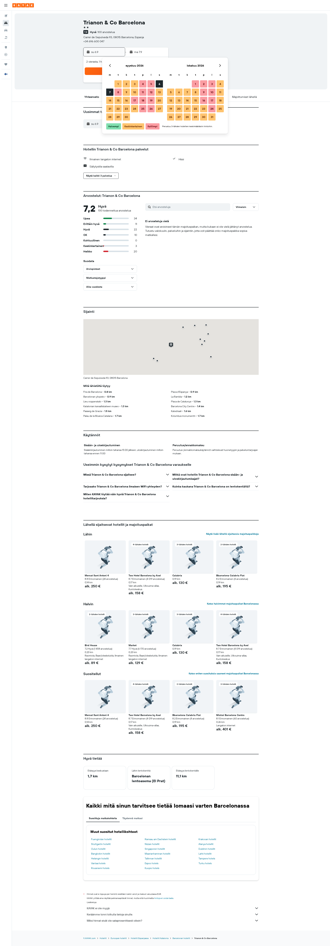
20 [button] (159, 100)
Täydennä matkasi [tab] (132, 818)
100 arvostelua (106, 32)
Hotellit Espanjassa (139, 938)
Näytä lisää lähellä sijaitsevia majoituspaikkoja (232, 533)
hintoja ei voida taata (163, 898)
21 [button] (110, 108)
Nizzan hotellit (152, 844)
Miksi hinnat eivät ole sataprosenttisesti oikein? (114, 920)
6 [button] (159, 84)
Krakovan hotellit (207, 839)
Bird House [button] (91, 645)
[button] (6, 5)
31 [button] (212, 117)
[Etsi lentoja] (5, 15)
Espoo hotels (151, 863)
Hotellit (103, 938)
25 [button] (142, 108)
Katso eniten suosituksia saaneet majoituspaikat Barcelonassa (224, 673)
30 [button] (126, 117)
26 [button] (151, 108)
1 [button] (118, 84)
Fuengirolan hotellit (101, 839)
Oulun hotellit (98, 848)
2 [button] (126, 84)
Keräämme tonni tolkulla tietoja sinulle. (110, 914)
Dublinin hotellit (207, 848)
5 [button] (151, 84)
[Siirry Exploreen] (5, 47)
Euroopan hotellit (119, 938)
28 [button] (109, 117)
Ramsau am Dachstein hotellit (160, 839)
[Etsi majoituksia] (5, 23)
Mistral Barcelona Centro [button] (230, 715)
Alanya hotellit (206, 844)
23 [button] (126, 108)
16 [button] (126, 100)
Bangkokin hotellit (100, 853)
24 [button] (134, 108)
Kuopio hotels (152, 868)
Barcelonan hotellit (181, 938)
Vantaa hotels (98, 863)
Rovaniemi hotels (100, 868)
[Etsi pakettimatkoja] (5, 37)
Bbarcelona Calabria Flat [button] (230, 575)
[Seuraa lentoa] (5, 54)
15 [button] (118, 100)
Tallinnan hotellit (153, 858)
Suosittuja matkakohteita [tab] (103, 818)
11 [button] (143, 92)
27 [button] (159, 108)
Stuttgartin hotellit (101, 844)
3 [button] (134, 84)
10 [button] (134, 92)
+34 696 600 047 (93, 41)
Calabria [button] (177, 575)
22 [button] (118, 108)
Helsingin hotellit (100, 858)
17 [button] (134, 100)
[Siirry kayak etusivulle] (23, 5)
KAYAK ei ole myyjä (98, 908)
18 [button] (143, 100)
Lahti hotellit (205, 853)
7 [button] (110, 92)
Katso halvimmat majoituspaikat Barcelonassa (233, 603)
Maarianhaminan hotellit (157, 853)
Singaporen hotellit (155, 848)
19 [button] (151, 100)
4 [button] (143, 84)
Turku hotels (205, 863)
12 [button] (151, 92)
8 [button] (118, 92)
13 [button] (159, 92)
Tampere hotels (207, 858)
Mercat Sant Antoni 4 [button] (97, 575)
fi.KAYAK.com (89, 938)
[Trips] (5, 64)
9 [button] (126, 92)
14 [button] (110, 100)
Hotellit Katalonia (160, 938)
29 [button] (118, 117)
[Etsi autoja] (5, 30)
